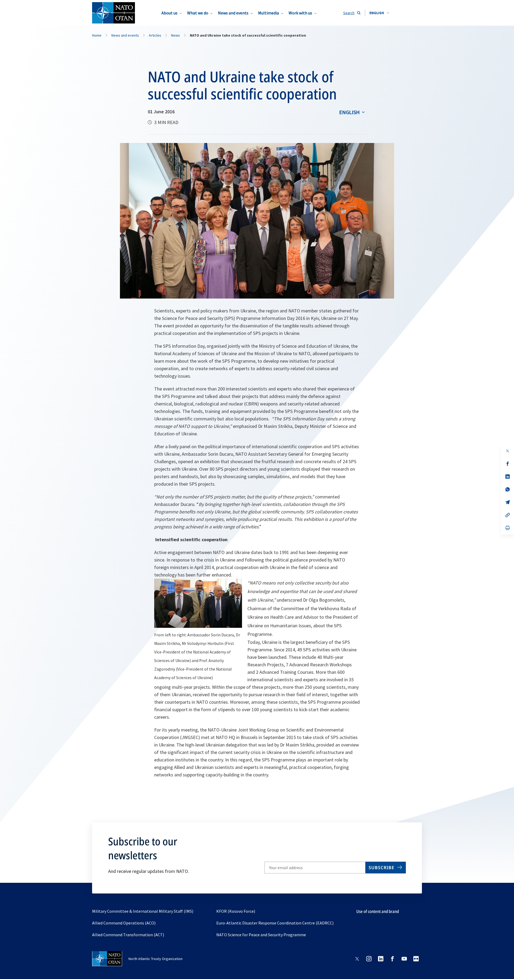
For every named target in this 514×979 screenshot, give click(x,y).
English (349, 112)
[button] (379, 13)
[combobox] (379, 13)
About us (169, 13)
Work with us (300, 13)
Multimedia (268, 13)
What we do (197, 13)
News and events (233, 13)
